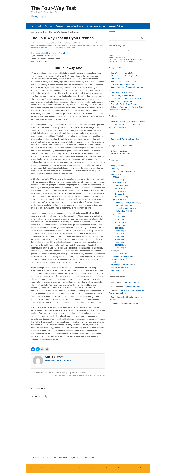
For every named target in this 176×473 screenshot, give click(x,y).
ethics (59, 45)
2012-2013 (119, 236)
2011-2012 (119, 233)
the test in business (118, 267)
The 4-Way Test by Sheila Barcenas (124, 104)
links (113, 262)
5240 (76, 43)
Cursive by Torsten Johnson (121, 92)
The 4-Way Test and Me (129, 303)
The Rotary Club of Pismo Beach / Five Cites (50, 52)
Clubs (90, 43)
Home (30, 26)
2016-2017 (119, 247)
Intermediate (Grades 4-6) (124, 208)
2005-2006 (119, 216)
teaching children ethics (61, 47)
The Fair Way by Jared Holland (122, 95)
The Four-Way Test (44, 26)
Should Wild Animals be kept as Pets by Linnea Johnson (126, 291)
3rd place (118, 194)
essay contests (50, 45)
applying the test (117, 165)
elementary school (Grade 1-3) (126, 202)
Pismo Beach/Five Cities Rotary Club (125, 139)
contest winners (119, 185)
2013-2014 (119, 239)
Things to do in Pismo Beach (117, 468)
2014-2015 (119, 242)
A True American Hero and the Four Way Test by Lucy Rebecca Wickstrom (58, 372)
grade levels (66, 45)
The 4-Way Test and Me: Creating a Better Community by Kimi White (79, 375)
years (73, 47)
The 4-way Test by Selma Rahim (123, 84)
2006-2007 (119, 219)
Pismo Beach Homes (138, 468)
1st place (118, 188)
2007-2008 (119, 222)
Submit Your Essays (75, 26)
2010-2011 (119, 230)
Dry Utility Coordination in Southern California (128, 121)
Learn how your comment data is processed (81, 457)
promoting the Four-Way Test (41, 47)
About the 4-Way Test (132, 282)
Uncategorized (116, 270)
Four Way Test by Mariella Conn (123, 73)
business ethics (119, 253)
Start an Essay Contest (96, 26)
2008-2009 (119, 225)
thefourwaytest (38, 43)
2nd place (69, 43)
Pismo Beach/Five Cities (94, 45)
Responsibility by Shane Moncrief (123, 81)
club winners (83, 43)
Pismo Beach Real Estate (121, 153)
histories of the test (118, 259)
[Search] (142, 38)
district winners (118, 197)
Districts (40, 45)
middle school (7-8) (122, 211)
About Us (59, 26)
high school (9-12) (78, 45)
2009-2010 (119, 228)
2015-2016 (61, 43)
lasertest (114, 303)
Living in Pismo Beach (119, 151)
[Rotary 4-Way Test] (39, 16)
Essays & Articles (116, 26)
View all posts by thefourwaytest (58, 360)
